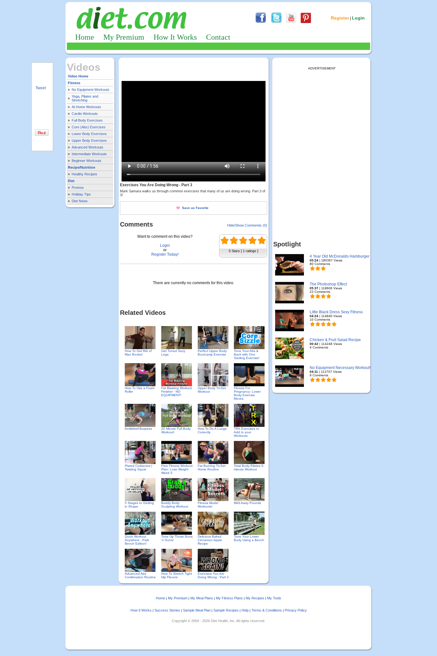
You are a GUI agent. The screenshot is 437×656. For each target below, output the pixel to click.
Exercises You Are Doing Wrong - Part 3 (213, 575)
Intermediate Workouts (89, 154)
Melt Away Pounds (247, 503)
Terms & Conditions (266, 610)
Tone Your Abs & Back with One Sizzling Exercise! (246, 354)
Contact (218, 37)
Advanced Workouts (87, 147)
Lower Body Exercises (89, 134)
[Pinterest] (305, 22)
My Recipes (255, 598)
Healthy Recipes (84, 174)
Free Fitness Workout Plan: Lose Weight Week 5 (177, 469)
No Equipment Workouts (90, 90)
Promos (78, 187)
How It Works (175, 37)
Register (340, 17)
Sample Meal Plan (197, 610)
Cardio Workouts (85, 114)
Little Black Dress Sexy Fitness (336, 312)
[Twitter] (276, 22)
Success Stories (167, 610)
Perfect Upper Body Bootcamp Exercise (212, 352)
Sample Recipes (226, 610)
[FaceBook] (260, 22)
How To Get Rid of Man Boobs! (138, 352)
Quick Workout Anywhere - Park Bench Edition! (137, 540)
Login (358, 17)
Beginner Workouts (86, 161)
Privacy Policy (296, 610)
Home (84, 37)
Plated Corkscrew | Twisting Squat (138, 467)
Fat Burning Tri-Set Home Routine (212, 467)
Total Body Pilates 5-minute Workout (249, 467)
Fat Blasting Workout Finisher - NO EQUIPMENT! (176, 391)
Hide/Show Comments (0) (247, 225)
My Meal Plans (201, 598)
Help (245, 610)
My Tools (274, 598)
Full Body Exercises (87, 120)
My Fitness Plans (229, 598)
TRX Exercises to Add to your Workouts (246, 432)
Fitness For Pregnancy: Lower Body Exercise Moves (247, 393)
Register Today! (165, 254)
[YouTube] (291, 22)
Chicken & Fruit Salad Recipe (335, 340)
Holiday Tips (81, 194)
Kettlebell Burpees (138, 428)
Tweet (41, 88)
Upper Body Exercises (89, 140)
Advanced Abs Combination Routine (140, 575)
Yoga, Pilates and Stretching (85, 98)
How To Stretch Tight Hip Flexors (176, 575)
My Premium (123, 37)
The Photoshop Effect (328, 284)
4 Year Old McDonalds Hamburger (339, 256)
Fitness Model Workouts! (208, 504)
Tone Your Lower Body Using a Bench (249, 538)
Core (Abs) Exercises (89, 127)
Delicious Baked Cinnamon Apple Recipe (210, 540)
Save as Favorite (195, 208)
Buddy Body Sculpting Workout (174, 504)
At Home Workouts (86, 107)
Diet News (80, 201)
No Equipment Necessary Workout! (340, 367)
